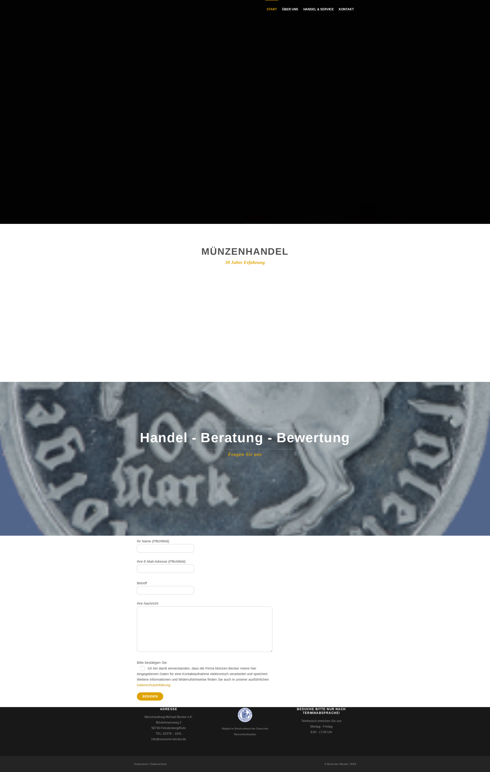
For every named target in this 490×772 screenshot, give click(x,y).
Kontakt (346, 9)
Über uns (290, 9)
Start (272, 9)
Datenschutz (159, 763)
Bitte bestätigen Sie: (152, 663)
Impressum (141, 763)
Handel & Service (318, 9)
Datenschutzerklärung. (154, 685)
